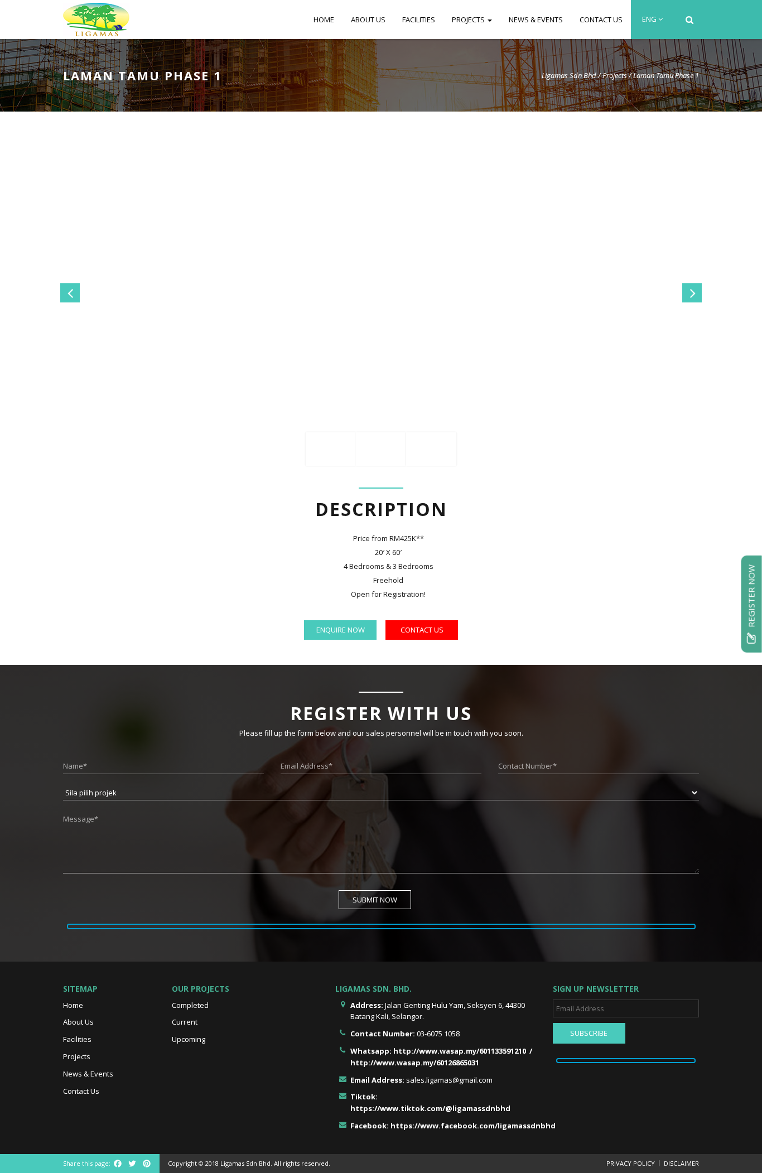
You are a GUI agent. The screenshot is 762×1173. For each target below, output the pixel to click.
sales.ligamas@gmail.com (449, 1080)
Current (184, 1022)
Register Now (751, 596)
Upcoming (188, 1039)
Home (324, 20)
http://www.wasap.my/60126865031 (414, 1063)
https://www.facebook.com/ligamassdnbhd (473, 1126)
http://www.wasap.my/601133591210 (459, 1051)
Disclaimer (681, 1163)
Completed (190, 1005)
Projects (469, 20)
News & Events (536, 20)
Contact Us (601, 20)
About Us (368, 20)
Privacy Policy (630, 1163)
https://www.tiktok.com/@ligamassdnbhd (430, 1108)
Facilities (418, 20)
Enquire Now (340, 630)
